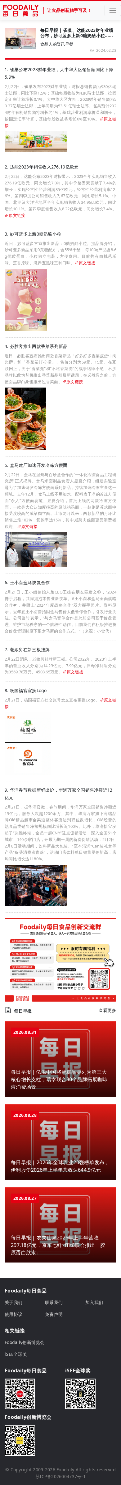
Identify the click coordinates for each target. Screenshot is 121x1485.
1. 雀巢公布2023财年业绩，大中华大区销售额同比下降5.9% (59, 73)
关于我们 (13, 1302)
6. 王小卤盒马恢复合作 (27, 582)
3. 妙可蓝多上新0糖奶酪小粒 (33, 234)
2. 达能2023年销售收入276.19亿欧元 (41, 167)
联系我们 (54, 1302)
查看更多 (107, 1010)
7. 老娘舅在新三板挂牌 (27, 649)
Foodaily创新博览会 (25, 1342)
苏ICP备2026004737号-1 (60, 1476)
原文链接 (17, 215)
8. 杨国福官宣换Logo (26, 690)
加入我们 (94, 1302)
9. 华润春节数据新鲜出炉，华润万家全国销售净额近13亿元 (59, 793)
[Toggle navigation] (113, 10)
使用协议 (13, 1314)
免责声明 (54, 1314)
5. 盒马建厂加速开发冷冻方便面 (36, 465)
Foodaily (65, 1470)
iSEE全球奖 (16, 1354)
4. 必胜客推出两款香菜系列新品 (36, 346)
